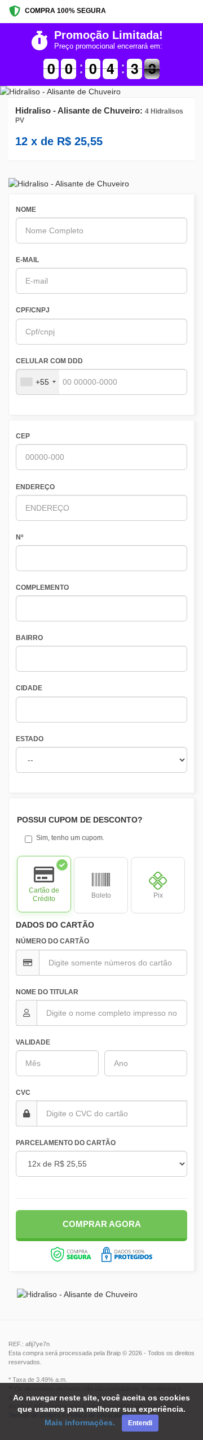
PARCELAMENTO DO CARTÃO (66, 1143)
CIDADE (29, 688)
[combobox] (37, 381)
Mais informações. (80, 1422)
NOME (26, 210)
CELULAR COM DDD (49, 361)
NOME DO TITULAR (47, 992)
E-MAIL (27, 260)
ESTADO (29, 739)
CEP (23, 436)
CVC (23, 1093)
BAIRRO (29, 638)
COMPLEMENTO (42, 587)
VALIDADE (33, 1042)
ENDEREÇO (35, 487)
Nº (19, 537)
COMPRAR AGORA (102, 1224)
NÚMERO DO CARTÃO (52, 941)
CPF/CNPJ (33, 310)
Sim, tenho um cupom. (70, 838)
